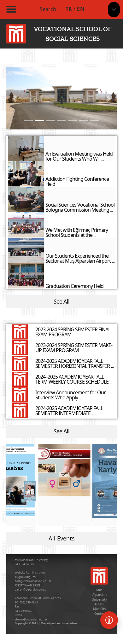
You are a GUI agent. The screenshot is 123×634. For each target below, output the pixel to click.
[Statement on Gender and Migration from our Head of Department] (64, 470)
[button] (14, 98)
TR (69, 8)
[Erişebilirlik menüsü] (109, 620)
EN (80, 8)
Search (48, 9)
